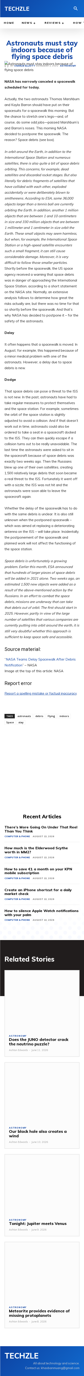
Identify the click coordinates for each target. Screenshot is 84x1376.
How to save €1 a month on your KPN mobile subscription (38, 871)
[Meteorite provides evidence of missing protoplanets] (42, 1272)
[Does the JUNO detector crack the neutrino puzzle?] (42, 1000)
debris (39, 716)
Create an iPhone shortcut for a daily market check (38, 892)
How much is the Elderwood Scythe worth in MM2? (36, 850)
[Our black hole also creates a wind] (42, 1092)
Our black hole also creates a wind (38, 1133)
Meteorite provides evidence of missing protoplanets (39, 1313)
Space (10, 722)
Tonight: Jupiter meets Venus (38, 1223)
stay (21, 722)
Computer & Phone (17, 836)
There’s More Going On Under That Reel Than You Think (40, 829)
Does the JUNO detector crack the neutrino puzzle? (38, 1042)
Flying (51, 716)
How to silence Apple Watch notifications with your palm (41, 912)
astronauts (24, 716)
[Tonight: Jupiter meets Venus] (42, 1184)
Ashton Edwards (18, 1050)
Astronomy (17, 1036)
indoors (64, 716)
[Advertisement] (42, 768)
